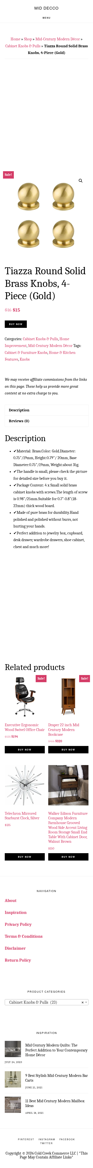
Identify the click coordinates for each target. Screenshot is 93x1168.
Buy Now (15, 324)
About (10, 900)
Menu (47, 17)
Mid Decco (46, 8)
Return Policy (18, 960)
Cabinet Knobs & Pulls (22, 46)
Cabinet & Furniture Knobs (26, 352)
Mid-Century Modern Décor (57, 39)
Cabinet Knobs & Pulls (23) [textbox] (45, 1002)
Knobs (25, 359)
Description (19, 410)
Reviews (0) (19, 421)
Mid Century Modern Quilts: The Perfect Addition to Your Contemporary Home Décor (56, 1050)
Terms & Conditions (24, 936)
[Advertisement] (46, 118)
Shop (28, 39)
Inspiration (16, 912)
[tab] (46, 410)
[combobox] (46, 1002)
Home (15, 39)
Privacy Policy (18, 924)
